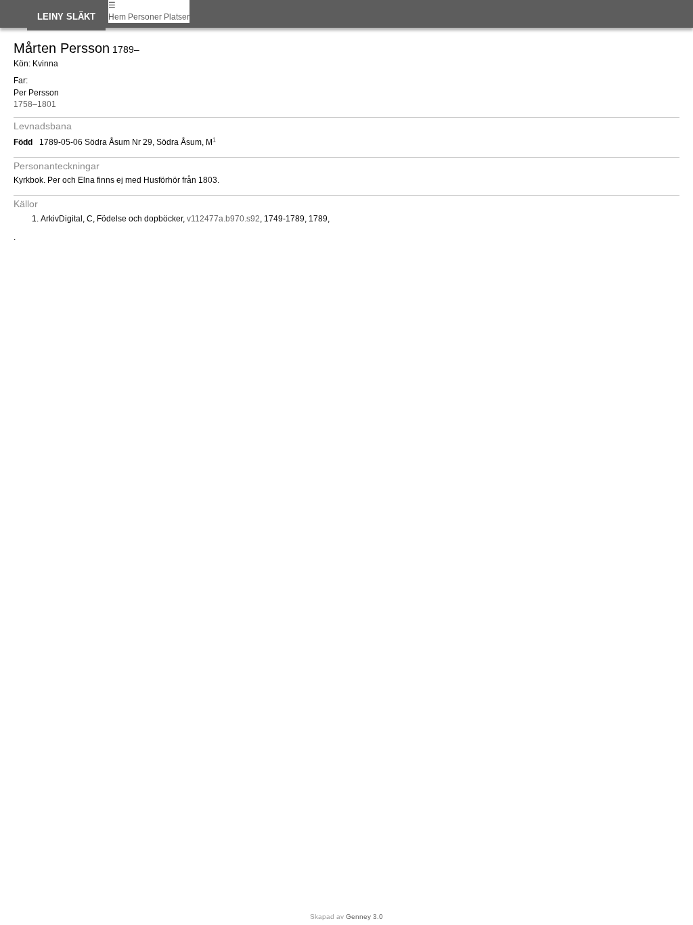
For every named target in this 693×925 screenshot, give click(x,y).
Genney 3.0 (364, 916)
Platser (176, 17)
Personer (145, 17)
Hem (117, 17)
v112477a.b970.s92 (223, 218)
